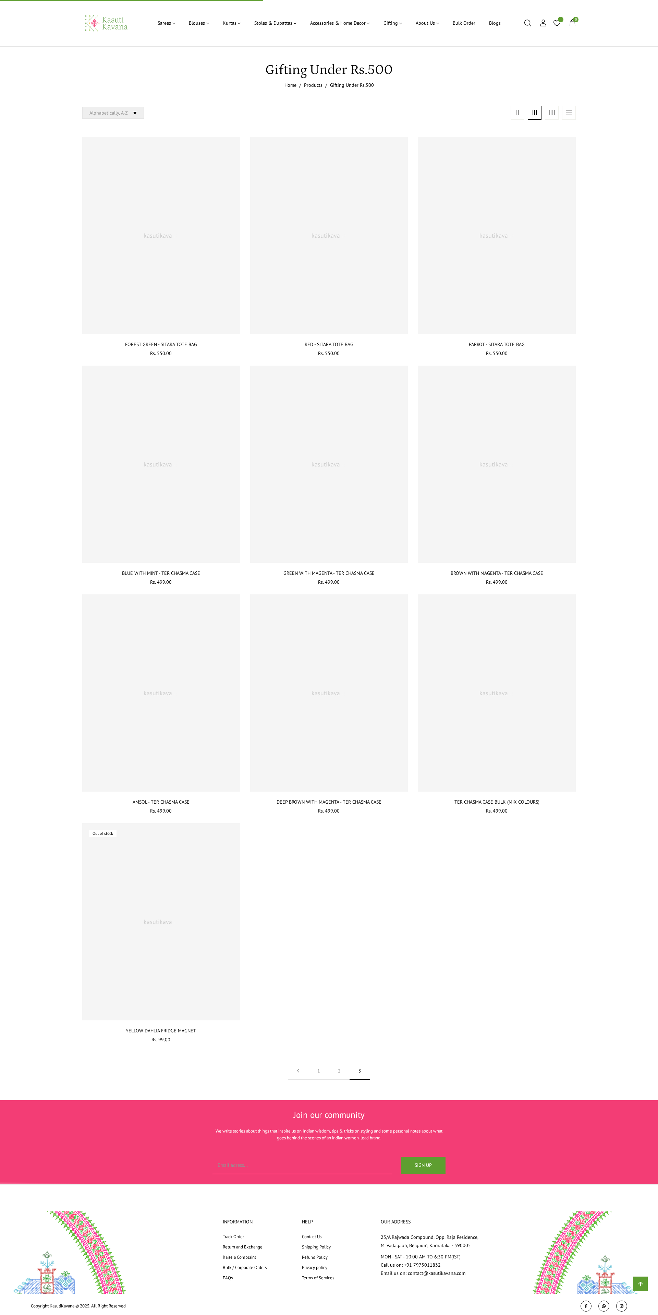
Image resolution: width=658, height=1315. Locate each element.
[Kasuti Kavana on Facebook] (586, 1306)
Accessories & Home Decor (338, 23)
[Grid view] (517, 113)
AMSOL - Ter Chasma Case (161, 802)
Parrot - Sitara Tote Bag (497, 344)
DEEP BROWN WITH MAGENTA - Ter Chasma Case (329, 802)
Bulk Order (464, 23)
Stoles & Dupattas (273, 23)
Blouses (197, 23)
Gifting (390, 23)
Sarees (164, 23)
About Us (425, 23)
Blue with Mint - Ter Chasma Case (161, 573)
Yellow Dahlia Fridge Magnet (161, 1031)
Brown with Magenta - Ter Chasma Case (497, 573)
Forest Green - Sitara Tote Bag (161, 344)
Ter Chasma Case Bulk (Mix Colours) (496, 802)
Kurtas (229, 23)
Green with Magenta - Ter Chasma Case (329, 573)
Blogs (495, 23)
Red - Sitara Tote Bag (329, 344)
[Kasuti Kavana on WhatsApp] (603, 1306)
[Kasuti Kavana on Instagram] (621, 1306)
